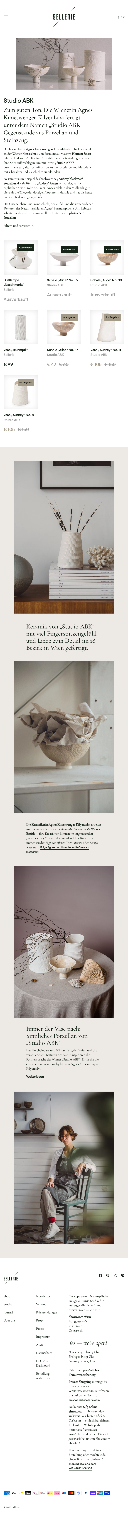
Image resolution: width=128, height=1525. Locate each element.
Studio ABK (55, 285)
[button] (121, 17)
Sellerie (9, 289)
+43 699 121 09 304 (80, 1468)
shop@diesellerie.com (86, 1400)
